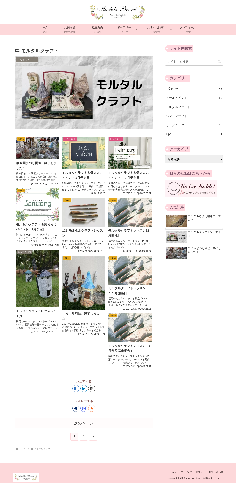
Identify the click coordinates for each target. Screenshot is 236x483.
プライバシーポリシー (193, 472)
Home (174, 472)
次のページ (84, 423)
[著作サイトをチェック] (75, 408)
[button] (91, 388)
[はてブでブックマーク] (75, 388)
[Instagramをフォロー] (83, 408)
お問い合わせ (216, 472)
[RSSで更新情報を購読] (91, 408)
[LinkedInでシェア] (83, 388)
